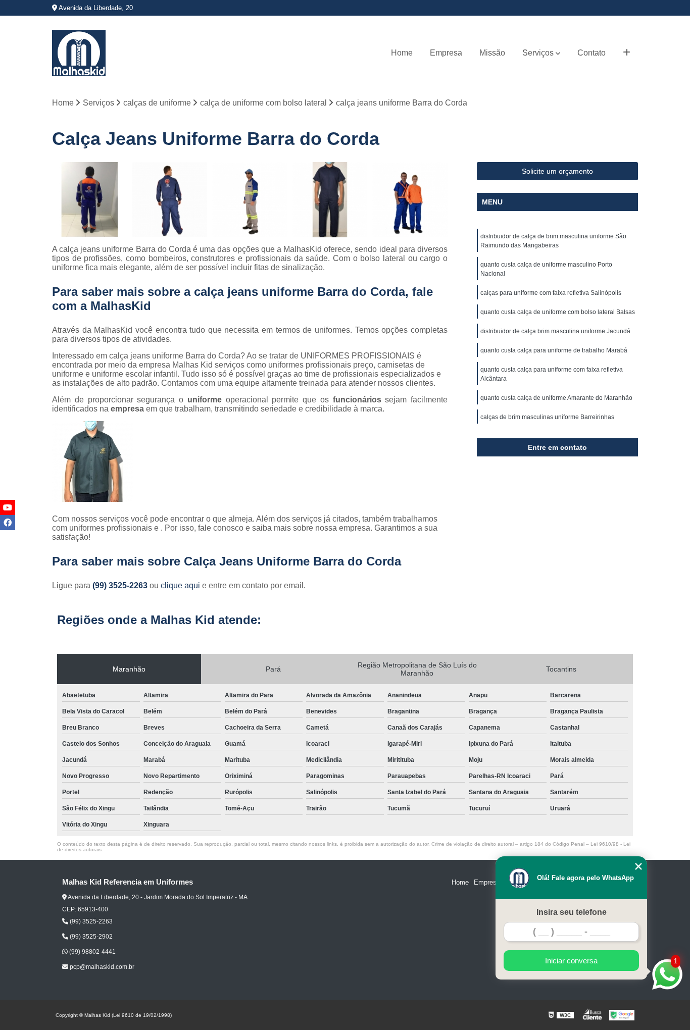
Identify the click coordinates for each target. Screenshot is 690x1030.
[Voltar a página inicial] (79, 53)
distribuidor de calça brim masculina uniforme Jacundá (555, 331)
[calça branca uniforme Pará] (410, 199)
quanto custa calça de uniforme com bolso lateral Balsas (557, 312)
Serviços (538, 52)
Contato (591, 52)
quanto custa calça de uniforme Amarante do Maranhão (556, 397)
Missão (492, 52)
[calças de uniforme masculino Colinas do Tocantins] (249, 199)
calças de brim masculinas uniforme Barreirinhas (547, 417)
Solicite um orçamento (557, 171)
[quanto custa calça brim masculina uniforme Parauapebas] (89, 199)
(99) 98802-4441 (92, 951)
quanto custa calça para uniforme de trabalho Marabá (553, 350)
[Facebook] (7, 522)
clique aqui (180, 585)
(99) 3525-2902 (90, 936)
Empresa (446, 52)
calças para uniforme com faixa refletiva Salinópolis (550, 292)
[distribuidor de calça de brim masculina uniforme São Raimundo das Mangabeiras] (330, 199)
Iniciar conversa (571, 960)
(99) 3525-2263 (121, 585)
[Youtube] (7, 507)
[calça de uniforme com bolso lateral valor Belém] (170, 199)
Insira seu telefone (571, 912)
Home (402, 52)
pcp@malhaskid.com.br (101, 966)
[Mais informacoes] (626, 53)
